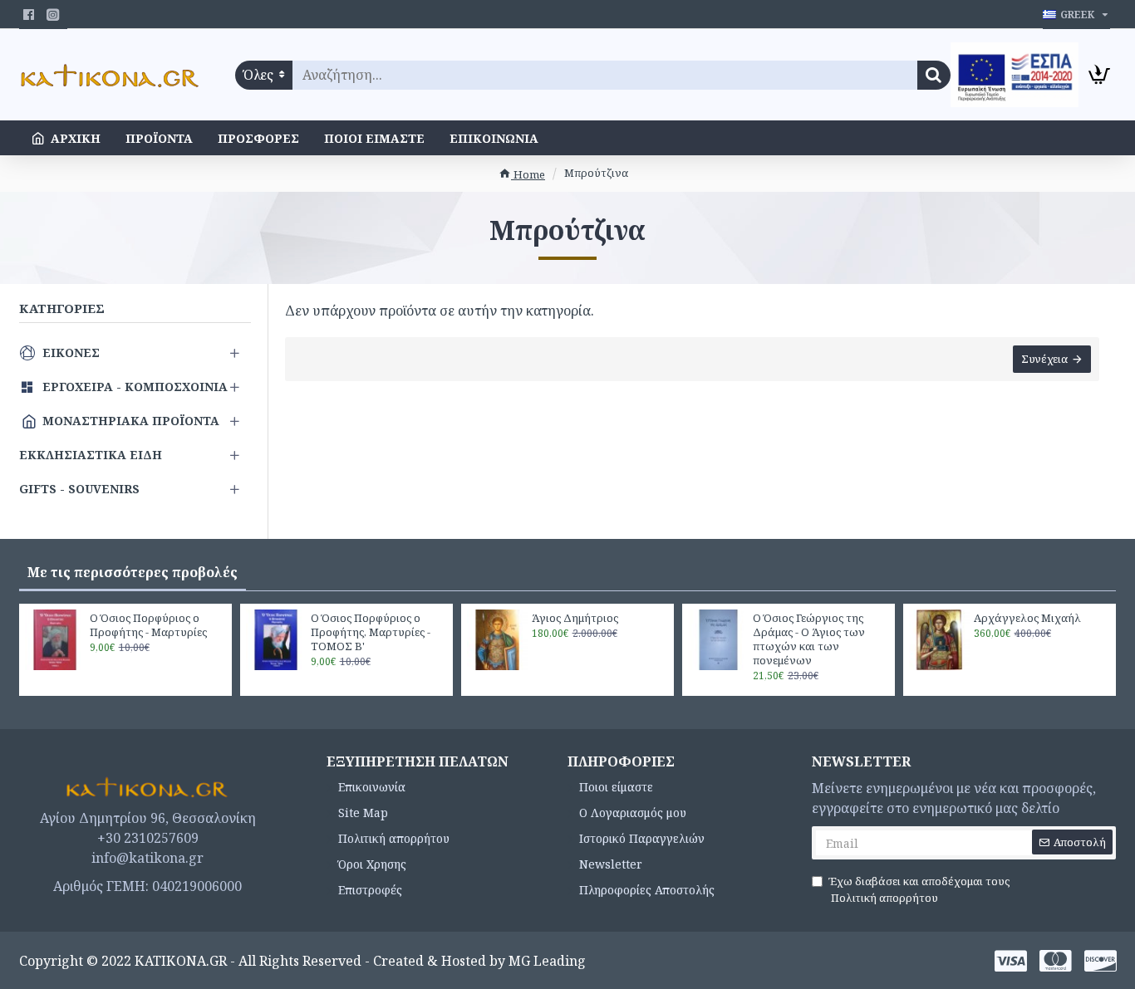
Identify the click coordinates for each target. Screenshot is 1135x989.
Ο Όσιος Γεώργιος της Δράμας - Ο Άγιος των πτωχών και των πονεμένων (809, 639)
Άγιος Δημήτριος (575, 618)
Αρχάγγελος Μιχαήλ (1027, 618)
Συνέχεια (1044, 358)
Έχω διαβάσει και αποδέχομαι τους (919, 889)
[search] (934, 75)
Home (528, 174)
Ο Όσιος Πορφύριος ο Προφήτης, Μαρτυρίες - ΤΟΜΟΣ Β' (370, 632)
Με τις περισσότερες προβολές (132, 572)
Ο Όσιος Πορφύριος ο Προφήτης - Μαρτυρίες (148, 625)
